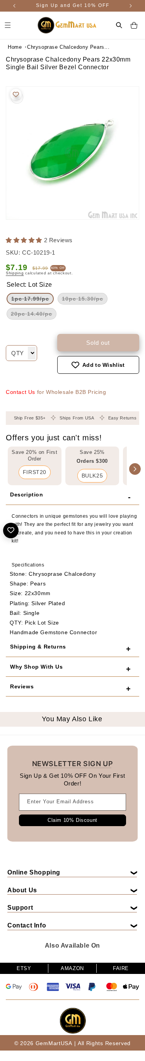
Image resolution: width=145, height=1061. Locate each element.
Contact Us (20, 392)
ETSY (24, 968)
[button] (119, 25)
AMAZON (72, 968)
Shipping (15, 273)
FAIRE (121, 968)
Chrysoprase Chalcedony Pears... (46, 47)
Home (15, 47)
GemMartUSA (54, 1043)
